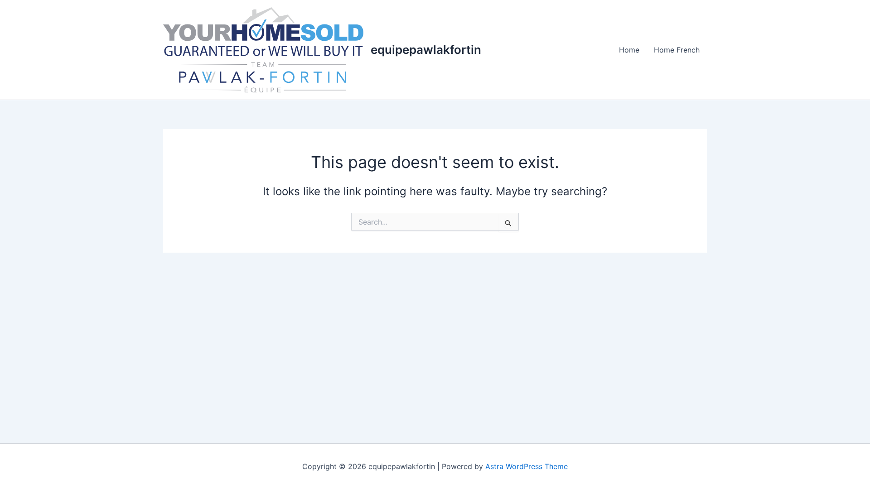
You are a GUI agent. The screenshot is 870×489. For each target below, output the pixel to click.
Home (629, 49)
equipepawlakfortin (426, 50)
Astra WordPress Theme (526, 466)
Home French (677, 49)
